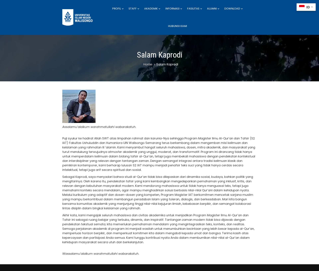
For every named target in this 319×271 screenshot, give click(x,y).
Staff (133, 8)
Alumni (212, 8)
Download (232, 8)
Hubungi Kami (177, 26)
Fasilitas (193, 8)
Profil (116, 8)
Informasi (172, 8)
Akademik (151, 8)
